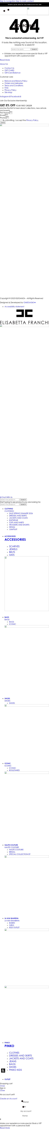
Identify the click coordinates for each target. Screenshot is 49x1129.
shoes (7, 701)
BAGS (7, 619)
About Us (4, 64)
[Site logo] (38, 14)
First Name (4, 113)
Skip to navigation (8, 1)
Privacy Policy (32, 120)
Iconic (8, 766)
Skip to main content (25, 1)
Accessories (15, 539)
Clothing (9, 511)
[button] (3, 1071)
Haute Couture (12, 847)
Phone (3, 118)
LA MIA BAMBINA (12, 920)
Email (2, 115)
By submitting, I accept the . (21, 120)
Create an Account (8, 1098)
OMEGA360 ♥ (30, 302)
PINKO (9, 1046)
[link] (5, 96)
